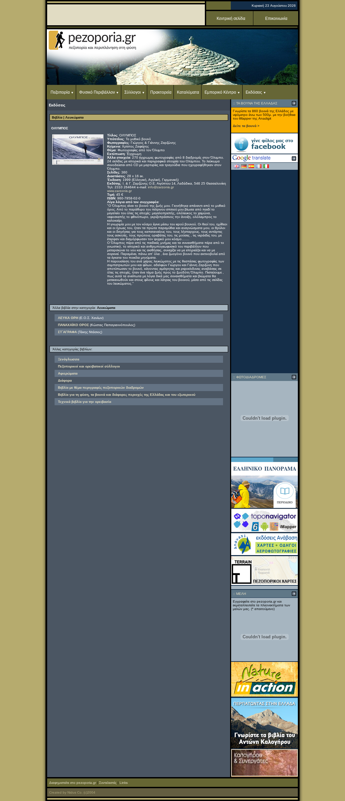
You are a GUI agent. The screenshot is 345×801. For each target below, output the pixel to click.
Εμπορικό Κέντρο (220, 92)
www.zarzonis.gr (119, 191)
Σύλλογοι (132, 92)
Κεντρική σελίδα (231, 18)
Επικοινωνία (276, 18)
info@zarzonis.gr (161, 187)
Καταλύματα (188, 92)
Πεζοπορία (60, 92)
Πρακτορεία (160, 92)
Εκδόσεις (254, 92)
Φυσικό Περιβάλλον (97, 92)
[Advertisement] (264, 271)
